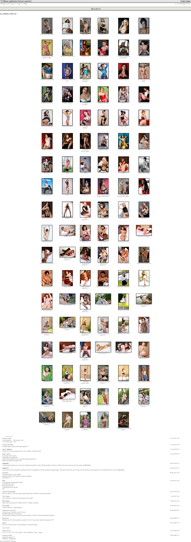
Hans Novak (6, 530)
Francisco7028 (7, 535)
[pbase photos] (4, 2)
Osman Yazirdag (7, 444)
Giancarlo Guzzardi (8, 510)
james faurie (6, 454)
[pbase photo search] (27, 2)
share (11, 436)
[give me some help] (183, 2)
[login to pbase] (188, 2)
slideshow (188, 3)
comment (7, 436)
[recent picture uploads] (13, 2)
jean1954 (5, 473)
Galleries (19, 3)
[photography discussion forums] (21, 2)
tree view (177, 3)
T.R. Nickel (6, 496)
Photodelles (6, 501)
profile (7, 3)
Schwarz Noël (6, 438)
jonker (4, 523)
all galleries (12, 3)
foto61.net (5, 518)
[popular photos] (105, 2)
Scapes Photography (9, 491)
